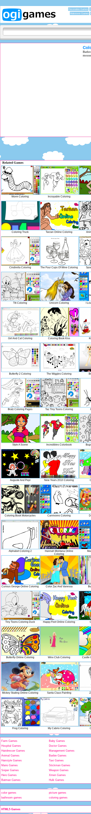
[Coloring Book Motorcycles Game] (20, 499)
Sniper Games (10, 770)
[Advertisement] (45, 90)
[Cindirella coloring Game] (20, 251)
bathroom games (11, 797)
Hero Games (9, 775)
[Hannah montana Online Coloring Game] (59, 534)
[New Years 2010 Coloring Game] (59, 463)
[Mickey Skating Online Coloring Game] (20, 676)
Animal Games (10, 755)
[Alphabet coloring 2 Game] (20, 534)
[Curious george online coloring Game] (20, 570)
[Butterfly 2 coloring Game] (20, 357)
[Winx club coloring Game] (59, 641)
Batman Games (11, 780)
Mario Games (9, 765)
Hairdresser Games (13, 750)
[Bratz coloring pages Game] (20, 393)
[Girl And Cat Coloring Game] (20, 322)
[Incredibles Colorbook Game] (59, 428)
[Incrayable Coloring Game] (59, 180)
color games (8, 792)
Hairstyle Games (11, 760)
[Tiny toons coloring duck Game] (20, 605)
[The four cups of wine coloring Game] (59, 251)
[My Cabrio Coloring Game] (59, 712)
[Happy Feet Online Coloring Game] (59, 605)
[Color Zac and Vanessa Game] (59, 570)
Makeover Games (79, 13)
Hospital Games (11, 745)
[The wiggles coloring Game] (59, 357)
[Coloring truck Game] (20, 215)
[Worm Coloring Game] (20, 180)
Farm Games (9, 740)
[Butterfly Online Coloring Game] (20, 641)
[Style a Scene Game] (20, 428)
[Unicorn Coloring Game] (59, 286)
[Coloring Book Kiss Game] (59, 322)
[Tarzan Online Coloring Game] (59, 215)
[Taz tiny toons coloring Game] (59, 393)
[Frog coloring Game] (20, 712)
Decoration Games (78, 9)
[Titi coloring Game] (20, 286)
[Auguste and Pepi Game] (20, 463)
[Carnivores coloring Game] (59, 499)
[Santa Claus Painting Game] (59, 676)
